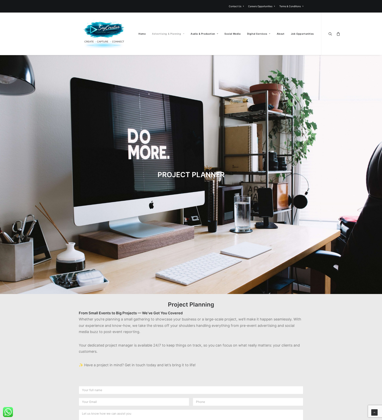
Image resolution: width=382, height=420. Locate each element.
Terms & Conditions (290, 6)
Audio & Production (203, 33)
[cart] (337, 34)
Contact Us (235, 6)
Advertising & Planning (166, 33)
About (281, 33)
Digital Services (257, 33)
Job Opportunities (302, 33)
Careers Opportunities (260, 6)
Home (142, 33)
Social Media (232, 33)
